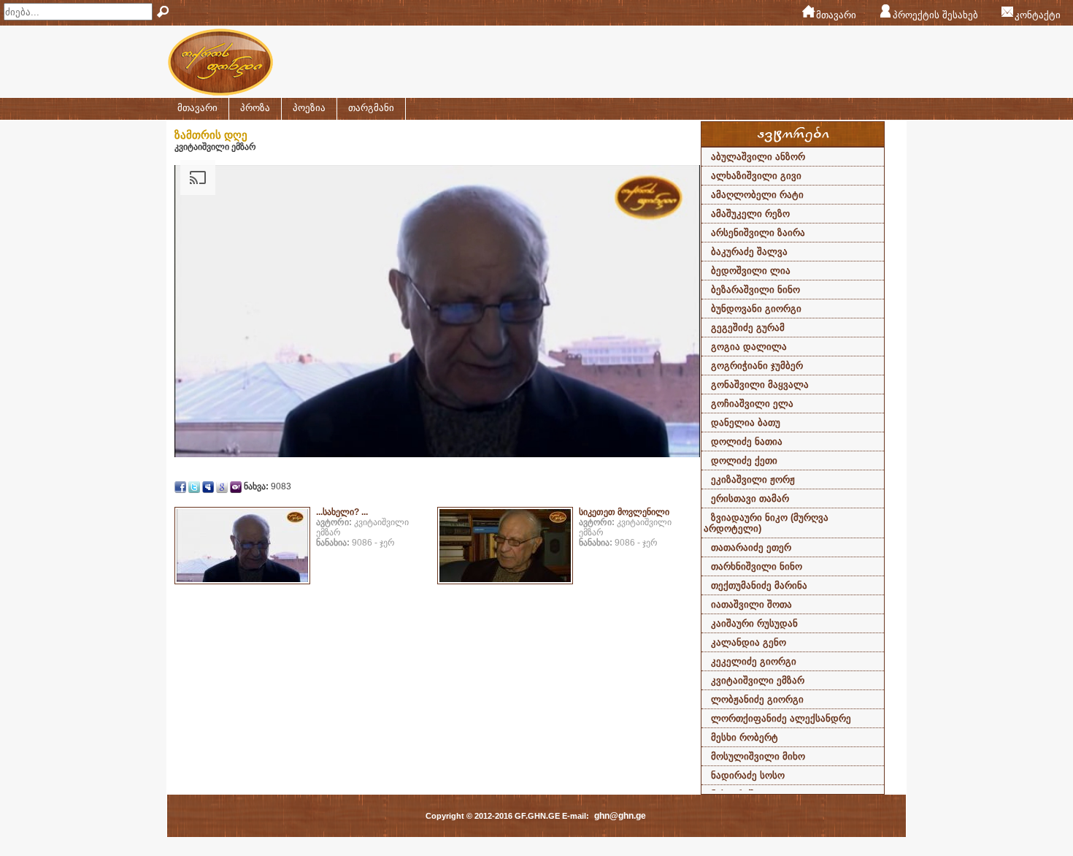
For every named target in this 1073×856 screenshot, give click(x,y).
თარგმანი (371, 107)
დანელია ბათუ (745, 422)
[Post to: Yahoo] (236, 486)
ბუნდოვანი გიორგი (756, 308)
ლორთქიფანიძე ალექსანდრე (781, 718)
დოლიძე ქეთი (744, 460)
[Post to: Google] (222, 486)
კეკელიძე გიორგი (753, 661)
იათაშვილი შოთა (751, 604)
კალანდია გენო (748, 642)
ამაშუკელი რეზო (750, 213)
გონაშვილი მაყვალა (760, 384)
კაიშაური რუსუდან (754, 623)
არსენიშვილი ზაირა (758, 232)
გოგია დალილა (749, 346)
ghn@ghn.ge (620, 816)
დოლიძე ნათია (746, 441)
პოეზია (309, 107)
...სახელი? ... (342, 512)
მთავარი (836, 14)
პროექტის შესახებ (935, 14)
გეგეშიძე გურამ (748, 327)
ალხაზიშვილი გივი (756, 175)
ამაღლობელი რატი (757, 194)
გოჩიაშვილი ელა (752, 403)
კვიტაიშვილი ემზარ (757, 680)
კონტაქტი (1038, 14)
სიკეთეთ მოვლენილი (624, 512)
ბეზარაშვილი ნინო (755, 289)
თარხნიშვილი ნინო (756, 566)
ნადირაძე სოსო (748, 775)
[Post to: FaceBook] (180, 486)
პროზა (255, 107)
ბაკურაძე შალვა (749, 251)
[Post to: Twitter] (194, 486)
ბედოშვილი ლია (751, 270)
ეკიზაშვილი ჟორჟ (753, 479)
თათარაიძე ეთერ (751, 547)
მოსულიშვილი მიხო (758, 756)
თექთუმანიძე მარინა (759, 585)
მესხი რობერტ (744, 737)
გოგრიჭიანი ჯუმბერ (757, 365)
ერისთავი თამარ (750, 498)
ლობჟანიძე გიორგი (757, 699)
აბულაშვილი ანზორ (758, 156)
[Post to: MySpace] (208, 486)
